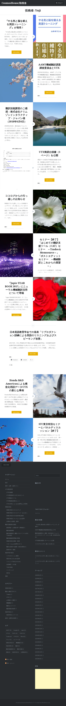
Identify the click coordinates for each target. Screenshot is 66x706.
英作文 (8, 573)
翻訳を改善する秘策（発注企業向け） (16, 546)
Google (16, 630)
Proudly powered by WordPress (24, 702)
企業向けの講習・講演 (12, 521)
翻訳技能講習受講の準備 (13, 538)
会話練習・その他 (11, 564)
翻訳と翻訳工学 (9, 591)
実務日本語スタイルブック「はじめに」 (17, 513)
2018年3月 (38, 585)
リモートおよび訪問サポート (14, 544)
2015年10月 (38, 612)
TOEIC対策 (9, 567)
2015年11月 (38, 608)
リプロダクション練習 (12, 556)
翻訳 (17, 646)
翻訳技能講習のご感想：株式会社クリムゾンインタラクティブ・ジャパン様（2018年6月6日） (47, 535)
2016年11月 (38, 595)
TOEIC (22, 633)
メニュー (60, 3)
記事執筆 (24, 652)
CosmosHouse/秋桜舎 (14, 3)
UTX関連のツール (11, 498)
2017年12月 (38, 588)
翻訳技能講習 (10, 649)
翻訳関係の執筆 (10, 608)
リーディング (10, 570)
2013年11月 (38, 655)
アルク (8, 639)
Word (23, 636)
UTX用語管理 (9, 489)
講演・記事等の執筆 (10, 618)
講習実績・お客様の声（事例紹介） (16, 527)
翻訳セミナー (10, 605)
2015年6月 (38, 618)
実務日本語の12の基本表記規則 (15, 515)
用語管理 (9, 646)
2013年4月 (38, 658)
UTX (7, 597)
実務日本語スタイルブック (13, 510)
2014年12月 (38, 628)
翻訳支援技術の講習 (10, 524)
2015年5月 (38, 622)
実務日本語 (8, 507)
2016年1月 (38, 605)
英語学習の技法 (9, 552)
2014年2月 (38, 648)
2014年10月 (38, 635)
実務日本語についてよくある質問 (15, 518)
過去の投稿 (6, 464)
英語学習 (15, 652)
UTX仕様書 (9, 492)
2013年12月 (38, 652)
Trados (8, 594)
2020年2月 (38, 575)
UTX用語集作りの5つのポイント (15, 495)
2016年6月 (38, 598)
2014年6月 (38, 645)
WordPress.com (46, 702)
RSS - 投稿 (9, 659)
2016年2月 (38, 602)
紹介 (6, 482)
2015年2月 (38, 625)
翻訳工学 (38, 483)
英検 (8, 652)
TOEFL (14, 633)
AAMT (8, 630)
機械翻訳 (8, 603)
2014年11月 (38, 632)
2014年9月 (38, 638)
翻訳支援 (20, 649)
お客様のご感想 (10, 600)
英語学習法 (8, 612)
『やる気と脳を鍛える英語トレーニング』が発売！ (47, 525)
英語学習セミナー (11, 615)
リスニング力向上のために (13, 561)
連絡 (6, 576)
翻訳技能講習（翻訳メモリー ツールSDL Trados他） (17, 534)
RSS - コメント (10, 663)
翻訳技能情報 (10, 530)
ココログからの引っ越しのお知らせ (44, 544)
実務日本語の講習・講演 (13, 541)
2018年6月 (38, 582)
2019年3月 (38, 578)
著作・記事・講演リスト (12, 486)
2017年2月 (38, 592)
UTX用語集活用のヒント (13, 501)
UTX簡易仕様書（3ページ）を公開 (44, 540)
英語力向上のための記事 (13, 558)
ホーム (7, 479)
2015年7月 (38, 615)
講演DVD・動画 (10, 549)
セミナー (17, 639)
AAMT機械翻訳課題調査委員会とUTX (45, 530)
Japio (23, 630)
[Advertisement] (47, 679)
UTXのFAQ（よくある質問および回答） (17, 503)
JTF (8, 633)
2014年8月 (38, 642)
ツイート (37, 513)
